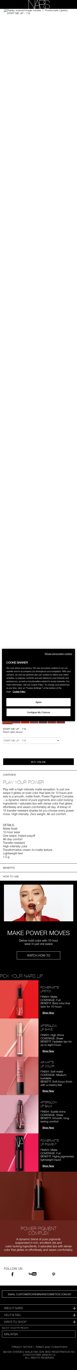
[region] (38, 685)
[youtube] (33, 1274)
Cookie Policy (19, 691)
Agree (39, 702)
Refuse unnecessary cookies (58, 653)
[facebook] (12, 1275)
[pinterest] (54, 1275)
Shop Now (48, 1012)
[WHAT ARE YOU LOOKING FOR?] (67, 4)
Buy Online (38, 761)
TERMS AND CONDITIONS (51, 1346)
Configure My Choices (38, 712)
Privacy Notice (22, 1346)
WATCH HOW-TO (38, 955)
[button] (38, 12)
